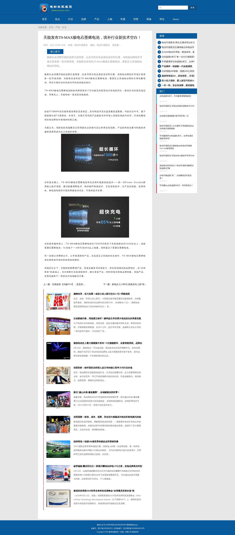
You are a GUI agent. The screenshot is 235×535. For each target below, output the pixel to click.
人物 (109, 19)
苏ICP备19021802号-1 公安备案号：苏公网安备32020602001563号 (121, 528)
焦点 (57, 19)
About (176, 19)
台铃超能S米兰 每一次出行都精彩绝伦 (180, 57)
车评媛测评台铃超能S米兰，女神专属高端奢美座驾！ (187, 61)
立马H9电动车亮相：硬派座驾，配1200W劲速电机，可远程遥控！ (193, 52)
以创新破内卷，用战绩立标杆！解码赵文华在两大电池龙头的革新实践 (107, 318)
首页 (44, 19)
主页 (51, 27)
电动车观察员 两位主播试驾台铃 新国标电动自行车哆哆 (188, 42)
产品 (96, 19)
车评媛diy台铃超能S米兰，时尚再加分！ (177, 185)
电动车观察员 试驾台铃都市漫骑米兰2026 (177, 106)
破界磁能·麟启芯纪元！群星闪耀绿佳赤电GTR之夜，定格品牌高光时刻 (108, 466)
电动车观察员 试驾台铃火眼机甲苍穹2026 (177, 156)
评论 (162, 19)
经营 (135, 19)
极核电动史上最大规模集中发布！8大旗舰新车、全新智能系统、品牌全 (108, 343)
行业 (70, 19)
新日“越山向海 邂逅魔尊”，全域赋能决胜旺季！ (97, 392)
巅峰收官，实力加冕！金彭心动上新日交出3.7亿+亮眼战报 (102, 294)
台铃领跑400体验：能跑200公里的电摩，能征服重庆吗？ (189, 71)
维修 (148, 19)
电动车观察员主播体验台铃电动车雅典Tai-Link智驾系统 (188, 47)
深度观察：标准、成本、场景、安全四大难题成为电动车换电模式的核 (107, 417)
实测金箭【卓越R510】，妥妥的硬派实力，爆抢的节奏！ (79, 284)
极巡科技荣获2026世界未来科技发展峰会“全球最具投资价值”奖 (104, 491)
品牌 (83, 19)
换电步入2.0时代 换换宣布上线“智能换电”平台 (134, 284)
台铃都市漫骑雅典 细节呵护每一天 (174, 116)
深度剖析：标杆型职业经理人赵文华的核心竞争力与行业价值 (103, 368)
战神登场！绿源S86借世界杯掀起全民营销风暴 (96, 441)
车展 (122, 19)
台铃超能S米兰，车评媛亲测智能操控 (175, 96)
